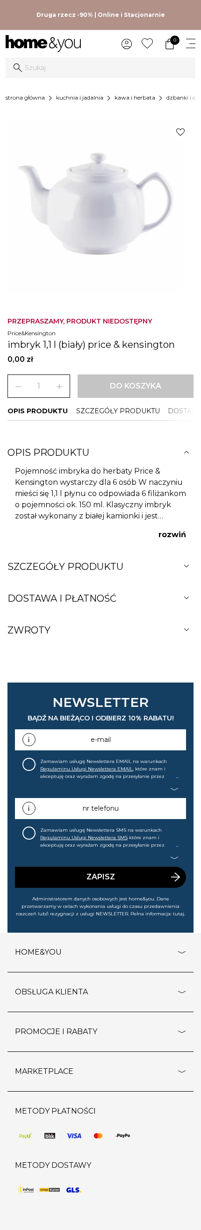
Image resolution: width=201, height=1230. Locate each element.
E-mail (101, 739)
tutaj (178, 914)
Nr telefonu (101, 808)
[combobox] (100, 68)
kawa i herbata (135, 97)
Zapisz (100, 876)
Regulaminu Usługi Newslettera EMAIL (86, 769)
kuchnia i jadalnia (79, 97)
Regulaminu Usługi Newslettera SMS (84, 837)
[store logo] (43, 43)
